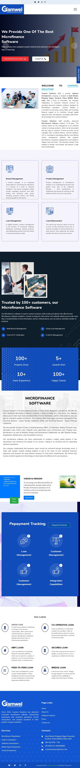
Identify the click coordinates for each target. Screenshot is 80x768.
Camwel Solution (52, 765)
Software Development (10, 743)
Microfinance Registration (11, 736)
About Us (45, 712)
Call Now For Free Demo (13, 60)
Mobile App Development (11, 747)
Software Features (48, 715)
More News (14, 500)
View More (29, 498)
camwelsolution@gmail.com (56, 749)
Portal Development (9, 750)
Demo (44, 719)
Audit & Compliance (9, 740)
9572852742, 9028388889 (55, 746)
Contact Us (39, 60)
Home (44, 708)
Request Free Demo (59, 525)
